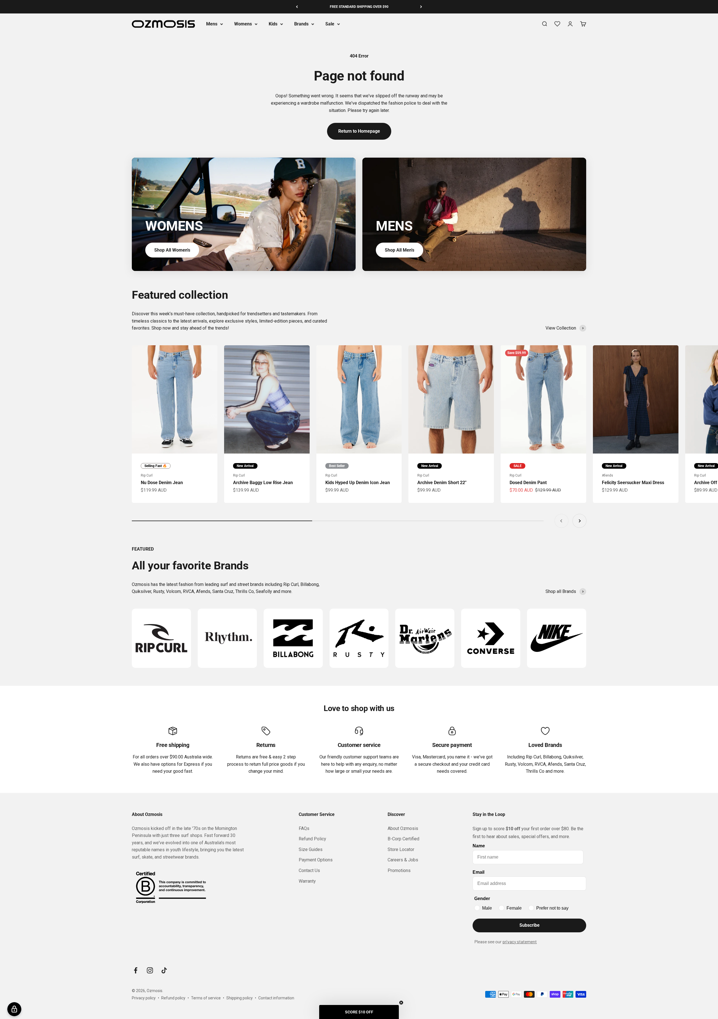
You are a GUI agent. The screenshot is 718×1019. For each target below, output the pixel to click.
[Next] (421, 7)
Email (478, 872)
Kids (273, 24)
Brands (301, 24)
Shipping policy (239, 998)
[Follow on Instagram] (150, 970)
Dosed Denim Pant (528, 482)
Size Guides (311, 849)
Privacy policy (144, 998)
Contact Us (309, 870)
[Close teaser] (401, 1002)
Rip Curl (147, 475)
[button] (359, 1012)
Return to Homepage (359, 131)
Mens (211, 24)
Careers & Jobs (403, 859)
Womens (243, 24)
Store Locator (401, 849)
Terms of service (206, 998)
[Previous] (297, 7)
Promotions (399, 870)
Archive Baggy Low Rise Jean (263, 482)
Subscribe (529, 925)
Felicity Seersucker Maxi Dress (633, 482)
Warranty (307, 881)
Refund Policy (312, 838)
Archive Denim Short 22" (441, 482)
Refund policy (173, 998)
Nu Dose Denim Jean (162, 482)
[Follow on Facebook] (135, 970)
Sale (329, 24)
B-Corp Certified (403, 838)
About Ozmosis (403, 828)
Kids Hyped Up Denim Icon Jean (357, 482)
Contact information (276, 998)
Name (479, 845)
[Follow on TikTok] (164, 970)
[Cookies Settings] (14, 1009)
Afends (607, 475)
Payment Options (316, 859)
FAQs (304, 828)
